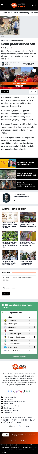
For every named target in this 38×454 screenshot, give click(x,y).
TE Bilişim (24, 441)
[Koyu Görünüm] (33, 5)
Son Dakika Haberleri (11, 410)
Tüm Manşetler (9, 408)
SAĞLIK (5, 422)
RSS (6, 435)
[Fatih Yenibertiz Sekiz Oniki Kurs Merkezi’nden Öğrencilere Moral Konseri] (28, 216)
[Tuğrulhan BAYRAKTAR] (6, 198)
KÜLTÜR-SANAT (16, 422)
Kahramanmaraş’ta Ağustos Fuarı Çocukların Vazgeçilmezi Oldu (27, 243)
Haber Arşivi (8, 412)
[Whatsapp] (28, 391)
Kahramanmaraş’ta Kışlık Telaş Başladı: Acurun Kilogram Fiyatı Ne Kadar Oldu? (9, 244)
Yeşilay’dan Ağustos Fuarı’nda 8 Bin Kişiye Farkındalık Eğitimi (26, 263)
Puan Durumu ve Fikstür (11, 406)
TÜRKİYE (6, 418)
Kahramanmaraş (17, 40)
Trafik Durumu (8, 404)
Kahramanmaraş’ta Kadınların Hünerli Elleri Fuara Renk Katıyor (9, 263)
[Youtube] (20, 391)
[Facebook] (10, 391)
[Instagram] (17, 391)
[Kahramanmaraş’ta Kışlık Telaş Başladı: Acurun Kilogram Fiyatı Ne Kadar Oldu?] (10, 236)
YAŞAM (14, 420)
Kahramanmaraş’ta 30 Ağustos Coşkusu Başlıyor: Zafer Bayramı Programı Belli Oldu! (10, 225)
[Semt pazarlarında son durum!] (19, 78)
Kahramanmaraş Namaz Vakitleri (14, 401)
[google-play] (23, 426)
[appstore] (13, 426)
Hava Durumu (8, 399)
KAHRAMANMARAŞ (21, 13)
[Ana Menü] (2, 5)
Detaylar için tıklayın (19, 356)
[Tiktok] (24, 391)
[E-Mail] (14, 200)
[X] (13, 391)
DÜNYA (32, 420)
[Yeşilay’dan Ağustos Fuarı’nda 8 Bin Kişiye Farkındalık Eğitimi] (28, 255)
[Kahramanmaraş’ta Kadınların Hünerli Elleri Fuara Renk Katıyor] (10, 255)
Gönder (5, 293)
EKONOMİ (24, 420)
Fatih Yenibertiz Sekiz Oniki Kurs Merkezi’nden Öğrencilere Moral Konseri (28, 224)
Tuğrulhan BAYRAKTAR (21, 196)
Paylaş (6, 91)
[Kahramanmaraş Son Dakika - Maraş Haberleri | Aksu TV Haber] (17, 5)
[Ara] (36, 5)
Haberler (4, 40)
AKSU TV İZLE (6, 13)
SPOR (30, 418)
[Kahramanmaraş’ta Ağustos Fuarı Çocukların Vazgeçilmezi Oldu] (28, 236)
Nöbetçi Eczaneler (10, 397)
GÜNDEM (6, 420)
